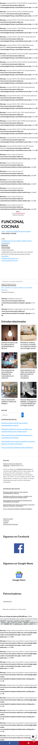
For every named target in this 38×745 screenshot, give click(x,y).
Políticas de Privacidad (10, 524)
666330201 (5, 256)
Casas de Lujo (7, 601)
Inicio (3, 231)
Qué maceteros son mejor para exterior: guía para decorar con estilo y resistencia (19, 505)
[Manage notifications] (33, 741)
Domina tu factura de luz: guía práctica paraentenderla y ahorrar (15, 492)
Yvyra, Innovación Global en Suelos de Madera (17, 447)
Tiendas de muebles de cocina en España (18, 231)
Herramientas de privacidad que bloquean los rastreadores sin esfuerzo (17, 501)
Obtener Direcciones (9, 285)
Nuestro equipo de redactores (12, 463)
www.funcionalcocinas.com (9, 260)
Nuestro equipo (8, 519)
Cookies (5, 522)
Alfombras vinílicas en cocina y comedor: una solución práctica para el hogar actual (17, 496)
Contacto (6, 520)
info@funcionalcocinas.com (9, 258)
